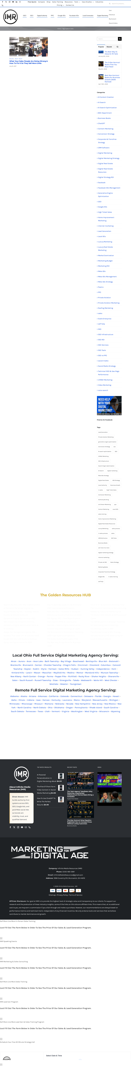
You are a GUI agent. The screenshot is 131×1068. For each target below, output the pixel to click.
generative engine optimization (107, 442)
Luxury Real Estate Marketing (105, 248)
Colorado (64, 696)
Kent (114, 669)
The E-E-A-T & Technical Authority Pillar (107, 605)
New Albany (16, 676)
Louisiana (67, 700)
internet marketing (106, 226)
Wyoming (115, 711)
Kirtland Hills (18, 673)
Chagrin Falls (69, 665)
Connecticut (76, 696)
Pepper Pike (60, 676)
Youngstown (76, 684)
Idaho (13, 700)
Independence (103, 669)
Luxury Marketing (105, 242)
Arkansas (42, 696)
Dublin (36, 669)
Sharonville (113, 676)
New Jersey (97, 704)
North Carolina (24, 707)
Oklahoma (59, 707)
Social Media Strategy (107, 366)
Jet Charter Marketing (104, 504)
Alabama (14, 696)
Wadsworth (86, 680)
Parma (50, 676)
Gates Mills (64, 669)
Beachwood (78, 661)
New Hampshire (82, 704)
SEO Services (103, 345)
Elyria (44, 669)
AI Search (102, 102)
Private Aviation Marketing (108, 303)
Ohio (50, 707)
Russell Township (43, 680)
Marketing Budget (105, 261)
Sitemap (52, 895)
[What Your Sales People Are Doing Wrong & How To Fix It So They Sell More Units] (28, 38)
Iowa (38, 700)
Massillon (46, 673)
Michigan (113, 700)
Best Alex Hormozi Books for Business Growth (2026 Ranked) (112, 78)
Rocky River (84, 676)
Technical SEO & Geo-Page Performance (108, 373)
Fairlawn (53, 669)
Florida (98, 696)
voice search (103, 390)
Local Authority (102, 485)
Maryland (86, 700)
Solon (15, 680)
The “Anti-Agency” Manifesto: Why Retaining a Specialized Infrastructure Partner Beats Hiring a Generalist (80, 794)
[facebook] (2, 2)
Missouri (38, 704)
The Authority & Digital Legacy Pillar (62, 639)
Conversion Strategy (106, 134)
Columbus (106, 665)
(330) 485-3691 (68, 872)
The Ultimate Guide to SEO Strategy (106, 632)
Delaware (88, 696)
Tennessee (31, 711)
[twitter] (6, 2)
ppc (115, 504)
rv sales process (103, 533)
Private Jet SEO (102, 562)
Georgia (107, 696)
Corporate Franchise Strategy (106, 572)
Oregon (69, 707)
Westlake (53, 684)
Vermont (56, 711)
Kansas (46, 700)
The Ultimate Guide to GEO (102, 629)
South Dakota (17, 711)
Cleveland (94, 665)
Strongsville (65, 680)
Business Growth (115, 485)
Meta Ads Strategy (105, 282)
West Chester (111, 680)
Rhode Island (96, 707)
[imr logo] (10, 10)
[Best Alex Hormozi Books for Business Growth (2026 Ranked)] (100, 76)
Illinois (22, 700)
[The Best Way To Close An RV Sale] (100, 52)
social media (103, 361)
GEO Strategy (116, 480)
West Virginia (91, 711)
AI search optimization (104, 451)
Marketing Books (103, 567)
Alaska (24, 696)
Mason (37, 673)
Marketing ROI (104, 266)
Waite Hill (98, 680)
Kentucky (56, 700)
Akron (13, 661)
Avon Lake (38, 661)
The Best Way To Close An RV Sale (111, 53)
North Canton (29, 676)
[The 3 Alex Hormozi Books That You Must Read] (100, 63)
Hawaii (116, 696)
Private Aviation (104, 298)
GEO (99, 202)
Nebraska (59, 704)
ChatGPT (101, 123)
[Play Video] (98, 774)
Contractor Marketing (104, 495)
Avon (29, 661)
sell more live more (103, 547)
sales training (102, 514)
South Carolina (111, 707)
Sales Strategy (114, 562)
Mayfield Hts (59, 673)
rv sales (100, 490)
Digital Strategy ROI (106, 177)
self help (18, 58)
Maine (77, 700)
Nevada (69, 704)
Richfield (72, 676)
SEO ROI (101, 340)
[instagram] (9, 2)
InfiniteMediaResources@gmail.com (68, 875)
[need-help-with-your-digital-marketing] (109, 397)
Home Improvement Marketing (106, 219)
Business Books (104, 118)
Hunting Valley (87, 669)
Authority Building (103, 499)
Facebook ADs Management (109, 188)
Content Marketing (105, 129)
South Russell (26, 680)
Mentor (79, 673)
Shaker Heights (98, 676)
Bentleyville (91, 661)
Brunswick (28, 665)
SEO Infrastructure (105, 334)
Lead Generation (104, 231)
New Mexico (110, 704)
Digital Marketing (105, 153)
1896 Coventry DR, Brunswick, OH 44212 (69, 878)
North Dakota (39, 707)
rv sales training (113, 576)
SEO (99, 329)
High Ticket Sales (105, 212)
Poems (100, 287)
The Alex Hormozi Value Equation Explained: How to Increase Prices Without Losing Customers (79, 822)
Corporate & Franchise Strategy (107, 141)
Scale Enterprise (104, 319)
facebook (101, 182)
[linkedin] (16, 2)
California (53, 696)
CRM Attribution (103, 538)
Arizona (32, 696)
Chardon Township (52, 665)
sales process (116, 528)
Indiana (30, 700)
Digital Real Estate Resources (105, 170)
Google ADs (102, 207)
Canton (38, 665)
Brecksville (16, 665)
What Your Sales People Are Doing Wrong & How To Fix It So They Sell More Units (28, 62)
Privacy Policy (62, 895)
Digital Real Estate (105, 163)
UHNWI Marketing (105, 380)
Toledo (76, 680)
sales (11, 58)
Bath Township (52, 661)
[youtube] (13, 2)
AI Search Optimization (107, 108)
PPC (99, 292)
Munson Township (109, 673)
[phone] (2, 5)
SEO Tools (102, 350)
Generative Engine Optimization (105, 194)
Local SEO (115, 509)
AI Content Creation (106, 97)
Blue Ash (103, 661)
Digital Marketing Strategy (108, 158)
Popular (101, 47)
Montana (49, 704)
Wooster (64, 684)
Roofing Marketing (105, 308)
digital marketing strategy (105, 552)
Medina (70, 673)
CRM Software (103, 148)
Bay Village (66, 661)
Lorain (29, 673)
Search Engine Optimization (106, 466)
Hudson (75, 669)
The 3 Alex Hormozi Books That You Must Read (112, 64)
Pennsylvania (81, 707)
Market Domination (106, 255)
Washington (77, 711)
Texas (40, 711)
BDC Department (105, 113)
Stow (55, 680)
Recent (109, 47)
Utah (47, 711)
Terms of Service (75, 895)
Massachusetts (100, 700)
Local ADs (102, 236)
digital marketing (112, 470)
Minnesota (14, 704)
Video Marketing (104, 385)
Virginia (65, 711)
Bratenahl (114, 661)
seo (115, 446)
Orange (41, 676)
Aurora (22, 661)
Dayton (27, 669)
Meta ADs (102, 271)
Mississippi (27, 704)
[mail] (20, 2)
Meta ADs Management (107, 277)
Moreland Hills (92, 673)
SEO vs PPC (102, 355)
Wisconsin (104, 711)
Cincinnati (83, 665)
